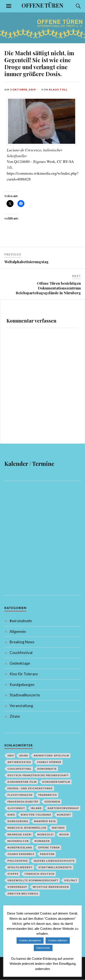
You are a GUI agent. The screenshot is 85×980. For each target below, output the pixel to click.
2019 (10, 755)
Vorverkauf (17, 886)
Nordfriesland (19, 847)
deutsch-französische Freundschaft (38, 775)
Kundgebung (17, 821)
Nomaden (42, 841)
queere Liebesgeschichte (54, 860)
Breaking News (22, 642)
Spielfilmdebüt (20, 867)
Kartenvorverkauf (63, 808)
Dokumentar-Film (22, 781)
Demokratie (47, 768)
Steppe (13, 873)
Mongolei (45, 834)
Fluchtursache (20, 794)
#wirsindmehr (21, 621)
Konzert (64, 814)
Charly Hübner (49, 762)
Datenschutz (43, 948)
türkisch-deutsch (39, 873)
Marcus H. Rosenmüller (26, 827)
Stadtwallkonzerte (25, 695)
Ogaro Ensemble (20, 854)
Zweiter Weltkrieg (22, 893)
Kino (11, 814)
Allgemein (18, 631)
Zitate (15, 716)
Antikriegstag (19, 762)
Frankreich (47, 794)
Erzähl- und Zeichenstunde (30, 788)
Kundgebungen (22, 684)
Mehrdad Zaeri (19, 834)
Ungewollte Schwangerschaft (32, 880)
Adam (23, 755)
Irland (36, 808)
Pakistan (47, 854)
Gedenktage (20, 663)
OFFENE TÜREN (42, 5)
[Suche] (74, 6)
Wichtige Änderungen (51, 886)
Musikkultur (18, 841)
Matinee (58, 827)
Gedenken (52, 801)
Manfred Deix (45, 821)
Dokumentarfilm (56, 781)
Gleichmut (16, 808)
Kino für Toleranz (24, 674)
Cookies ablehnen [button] (57, 940)
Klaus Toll (58, 89)
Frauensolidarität (23, 801)
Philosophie (17, 860)
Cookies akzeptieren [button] (30, 940)
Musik (64, 834)
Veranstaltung (21, 705)
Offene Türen (49, 847)
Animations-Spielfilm (51, 755)
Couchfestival (21, 652)
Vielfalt (70, 880)
